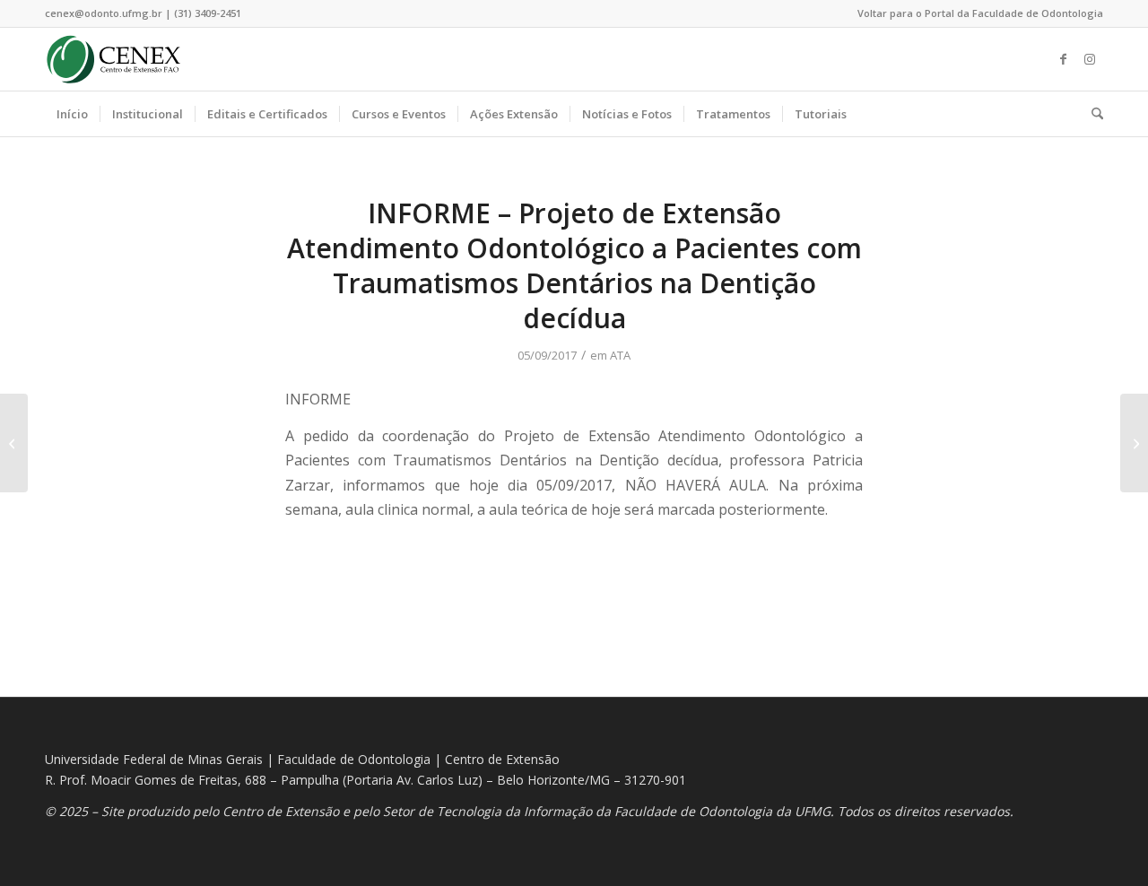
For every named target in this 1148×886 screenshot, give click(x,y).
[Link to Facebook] (1062, 59)
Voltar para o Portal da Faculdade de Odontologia (980, 13)
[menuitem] (975, 13)
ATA (620, 355)
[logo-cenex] (113, 59)
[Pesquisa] (1091, 113)
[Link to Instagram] (1089, 59)
